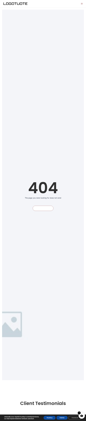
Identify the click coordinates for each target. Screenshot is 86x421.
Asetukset (75, 418)
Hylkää (62, 418)
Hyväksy (49, 418)
